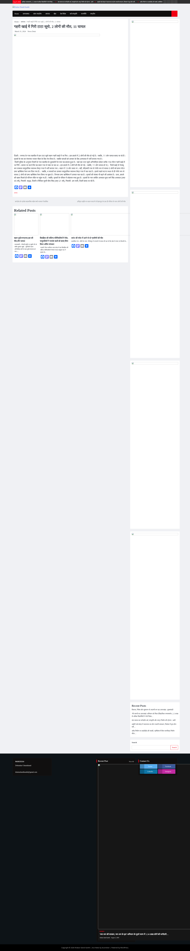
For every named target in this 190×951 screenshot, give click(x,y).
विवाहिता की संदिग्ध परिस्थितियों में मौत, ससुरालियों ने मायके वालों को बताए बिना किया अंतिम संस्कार (54, 241)
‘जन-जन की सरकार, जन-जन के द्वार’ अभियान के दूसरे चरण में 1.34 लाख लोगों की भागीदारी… (134, 934)
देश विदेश (63, 14)
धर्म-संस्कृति (73, 14)
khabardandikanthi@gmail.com (26, 772)
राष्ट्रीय (92, 14)
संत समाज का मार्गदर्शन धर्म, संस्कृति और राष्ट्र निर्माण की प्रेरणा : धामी (64, 2)
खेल (55, 14)
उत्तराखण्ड (26, 14)
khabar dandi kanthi (105, 937)
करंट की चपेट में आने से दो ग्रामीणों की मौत (87, 238)
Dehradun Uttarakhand (23, 765)
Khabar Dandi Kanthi (82, 948)
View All (131, 761)
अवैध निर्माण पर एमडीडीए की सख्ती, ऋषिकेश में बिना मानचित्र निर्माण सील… (148, 2)
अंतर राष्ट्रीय (37, 14)
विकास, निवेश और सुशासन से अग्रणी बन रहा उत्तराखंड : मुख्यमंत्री (152, 710)
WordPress (124, 948)
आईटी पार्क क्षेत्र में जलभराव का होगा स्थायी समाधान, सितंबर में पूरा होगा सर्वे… (105, 2)
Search (134, 742)
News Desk (32, 31)
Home (17, 14)
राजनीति (83, 14)
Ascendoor (106, 948)
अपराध (47, 14)
